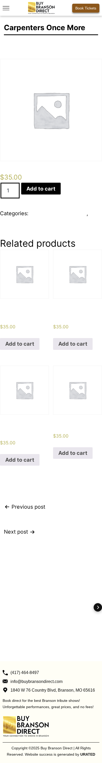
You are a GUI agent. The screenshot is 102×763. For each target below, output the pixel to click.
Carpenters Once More (58, 213)
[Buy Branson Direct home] (41, 8)
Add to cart (40, 189)
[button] (6, 8)
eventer (9, 222)
